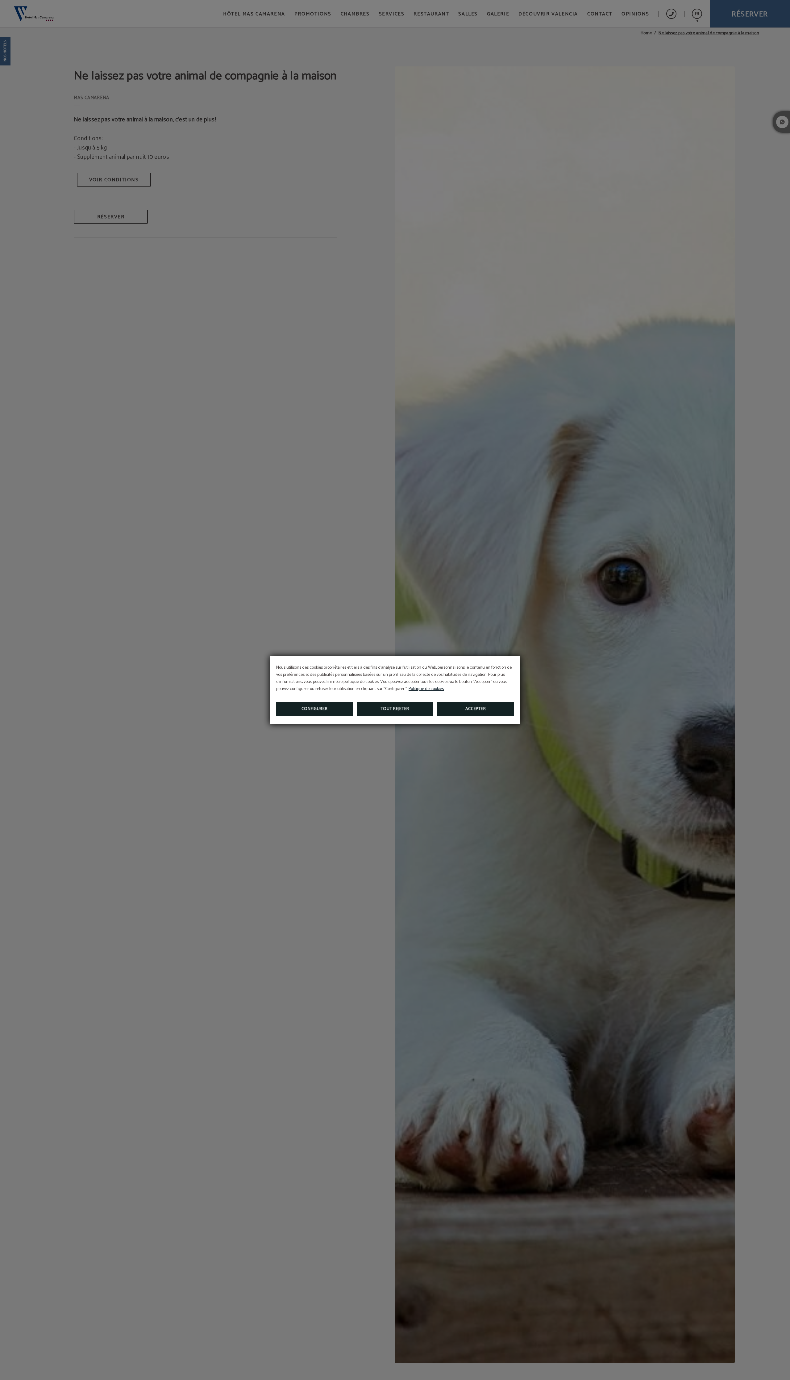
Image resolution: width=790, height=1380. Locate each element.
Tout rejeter (395, 709)
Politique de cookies (426, 688)
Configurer (314, 709)
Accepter (475, 709)
